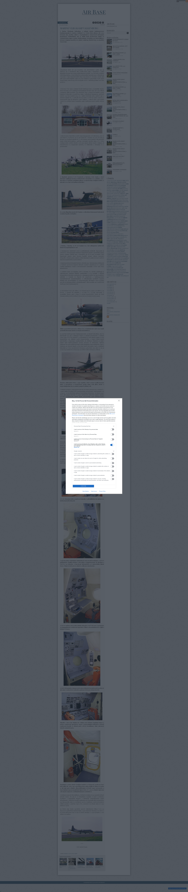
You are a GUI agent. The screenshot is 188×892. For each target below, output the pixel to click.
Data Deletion (86, 491)
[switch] (112, 429)
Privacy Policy (102, 491)
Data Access (94, 491)
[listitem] (94, 426)
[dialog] (94, 446)
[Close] (119, 401)
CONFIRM (83, 486)
